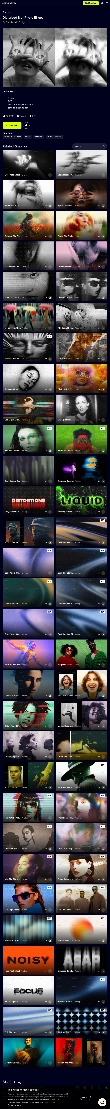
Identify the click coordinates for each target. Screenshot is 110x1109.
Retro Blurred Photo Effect (16, 450)
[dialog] (55, 1097)
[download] (50, 175)
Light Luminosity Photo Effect (71, 848)
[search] (102, 3)
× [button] (107, 1089)
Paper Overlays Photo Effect (70, 879)
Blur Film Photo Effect (67, 910)
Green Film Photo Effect (68, 757)
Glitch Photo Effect (13, 726)
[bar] (107, 3)
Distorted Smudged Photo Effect (72, 297)
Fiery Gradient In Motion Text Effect (20, 512)
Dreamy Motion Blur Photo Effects (73, 267)
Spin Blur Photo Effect (67, 205)
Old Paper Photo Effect (15, 848)
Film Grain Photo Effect (68, 328)
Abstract (39, 137)
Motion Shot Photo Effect (16, 328)
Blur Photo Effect (12, 175)
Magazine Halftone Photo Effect (72, 665)
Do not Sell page (49, 1102)
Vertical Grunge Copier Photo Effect (74, 726)
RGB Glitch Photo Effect (15, 818)
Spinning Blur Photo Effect (16, 236)
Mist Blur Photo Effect (14, 879)
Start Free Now (90, 3)
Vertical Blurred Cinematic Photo (19, 542)
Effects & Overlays (12, 137)
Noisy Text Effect (12, 971)
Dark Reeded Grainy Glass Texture (20, 481)
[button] (39, 1105)
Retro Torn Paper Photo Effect (71, 358)
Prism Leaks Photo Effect (69, 818)
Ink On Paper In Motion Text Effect (20, 1001)
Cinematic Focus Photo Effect (18, 695)
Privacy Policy (50, 1099)
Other (27, 137)
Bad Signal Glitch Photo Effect (18, 420)
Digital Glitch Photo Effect (69, 389)
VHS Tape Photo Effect (68, 787)
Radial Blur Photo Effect (15, 205)
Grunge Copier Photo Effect (17, 757)
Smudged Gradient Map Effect (71, 481)
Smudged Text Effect (67, 971)
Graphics (7, 12)
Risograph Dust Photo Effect (17, 389)
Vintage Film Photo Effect (69, 420)
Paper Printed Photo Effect (69, 450)
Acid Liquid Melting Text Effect (71, 512)
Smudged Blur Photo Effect (17, 297)
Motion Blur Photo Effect (16, 1063)
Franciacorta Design (15, 22)
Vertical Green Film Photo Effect (19, 787)
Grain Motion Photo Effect (69, 175)
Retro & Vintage (54, 137)
